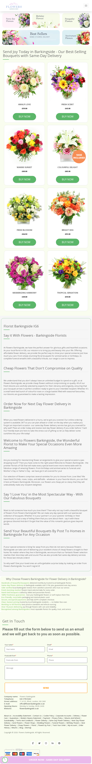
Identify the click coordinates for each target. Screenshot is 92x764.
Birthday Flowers (73, 723)
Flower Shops (30, 723)
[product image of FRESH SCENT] (68, 82)
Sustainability (9, 720)
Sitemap (28, 728)
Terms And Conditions (24, 720)
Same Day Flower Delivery (59, 720)
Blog (21, 728)
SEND (46, 687)
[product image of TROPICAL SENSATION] (68, 271)
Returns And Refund (72, 718)
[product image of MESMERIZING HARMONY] (24, 271)
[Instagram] (46, 743)
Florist (33, 725)
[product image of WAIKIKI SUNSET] (24, 145)
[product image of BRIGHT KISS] (68, 208)
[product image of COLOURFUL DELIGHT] (68, 145)
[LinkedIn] (52, 743)
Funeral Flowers (58, 723)
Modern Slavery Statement (30, 718)
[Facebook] (32, 743)
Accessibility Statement (22, 716)
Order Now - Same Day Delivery (49, 759)
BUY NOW (24, 116)
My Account (72, 725)
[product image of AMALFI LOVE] (24, 82)
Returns (14, 728)
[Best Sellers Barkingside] (31, 37)
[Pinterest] (59, 743)
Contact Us (37, 716)
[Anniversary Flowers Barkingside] (76, 37)
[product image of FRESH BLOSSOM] (24, 208)
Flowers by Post (44, 725)
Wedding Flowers (43, 723)
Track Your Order (59, 725)
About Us (7, 716)
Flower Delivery (41, 720)
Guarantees (14, 718)
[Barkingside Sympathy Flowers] (76, 20)
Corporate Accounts (63, 716)
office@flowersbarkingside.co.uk (32, 704)
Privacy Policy (57, 718)
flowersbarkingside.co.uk (29, 708)
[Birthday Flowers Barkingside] (46, 20)
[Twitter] (39, 743)
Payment (46, 718)
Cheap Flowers (23, 725)
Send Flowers (17, 723)
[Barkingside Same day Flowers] (16, 20)
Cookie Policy (48, 716)
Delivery (76, 716)
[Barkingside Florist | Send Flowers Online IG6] (13, 5)
